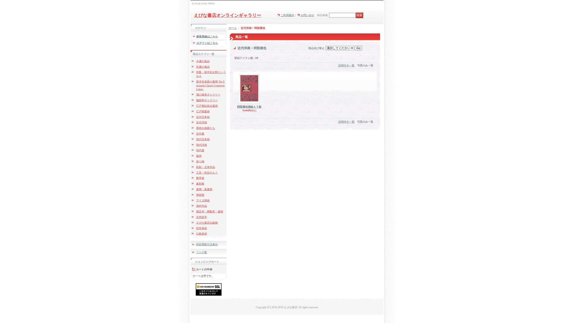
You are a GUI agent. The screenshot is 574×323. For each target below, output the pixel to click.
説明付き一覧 (346, 65)
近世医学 (201, 217)
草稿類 (200, 194)
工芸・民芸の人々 (207, 172)
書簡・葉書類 (204, 189)
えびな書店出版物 (207, 222)
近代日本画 (203, 117)
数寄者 (200, 178)
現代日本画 (203, 139)
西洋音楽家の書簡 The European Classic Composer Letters (210, 85)
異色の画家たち (205, 128)
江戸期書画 (203, 111)
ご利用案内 (287, 15)
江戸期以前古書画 (207, 105)
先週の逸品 (203, 66)
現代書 (200, 150)
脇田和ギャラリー (207, 100)
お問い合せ (307, 15)
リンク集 (201, 252)
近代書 (200, 133)
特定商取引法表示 (207, 244)
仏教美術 (201, 233)
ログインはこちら (207, 43)
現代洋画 (201, 144)
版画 (199, 155)
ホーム (233, 28)
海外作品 (201, 205)
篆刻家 (200, 183)
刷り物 (200, 161)
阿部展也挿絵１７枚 (249, 106)
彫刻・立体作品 (205, 167)
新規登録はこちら (207, 36)
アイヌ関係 (203, 200)
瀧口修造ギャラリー (208, 94)
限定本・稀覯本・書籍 (209, 211)
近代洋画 (201, 122)
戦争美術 (201, 228)
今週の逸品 (203, 61)
